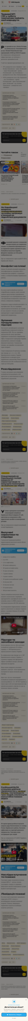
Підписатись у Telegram (15, 1014)
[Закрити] (26, 1000)
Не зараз (14, 1018)
